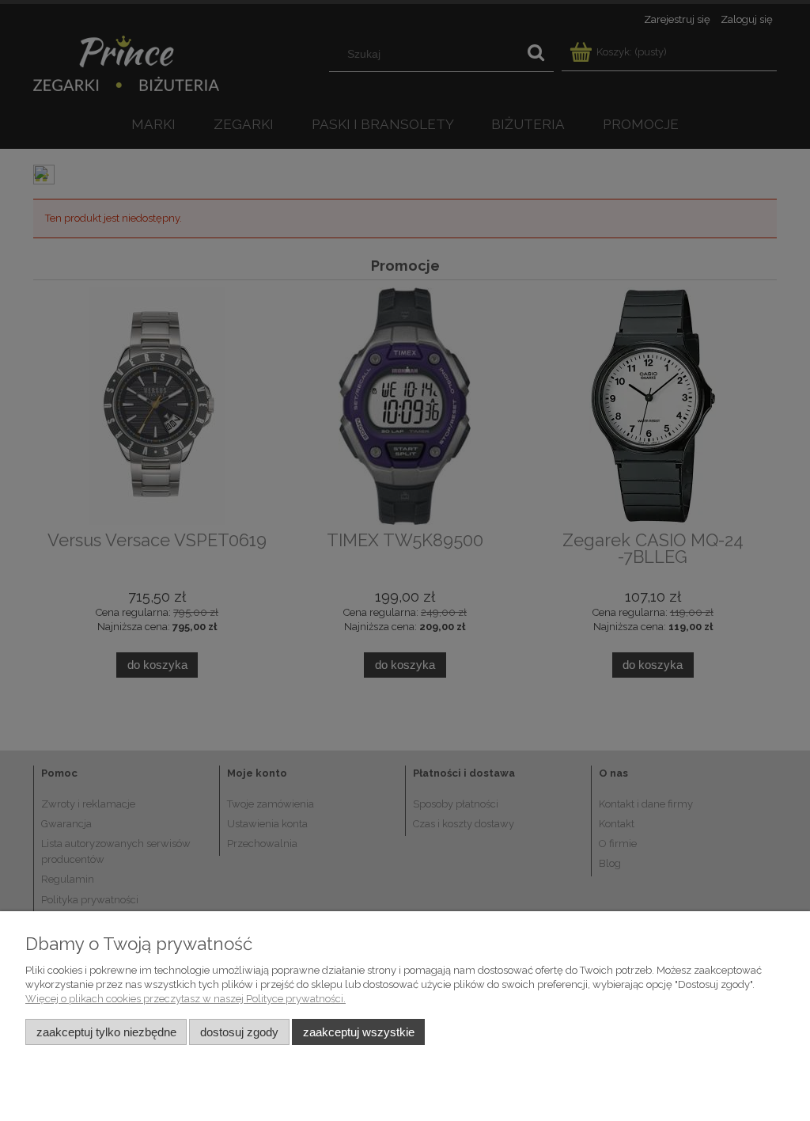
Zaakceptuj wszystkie (358, 1032)
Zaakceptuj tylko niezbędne (106, 1032)
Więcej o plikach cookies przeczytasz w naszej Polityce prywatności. (185, 999)
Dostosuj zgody (239, 1032)
